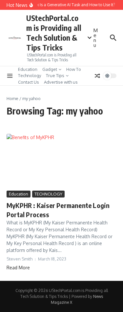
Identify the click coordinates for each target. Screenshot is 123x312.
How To (73, 69)
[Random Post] (97, 75)
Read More (18, 267)
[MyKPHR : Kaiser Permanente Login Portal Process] (61, 161)
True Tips (55, 75)
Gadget (49, 69)
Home (12, 98)
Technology (29, 75)
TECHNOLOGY (48, 194)
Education (27, 69)
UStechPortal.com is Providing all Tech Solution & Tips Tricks (53, 32)
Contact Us (28, 82)
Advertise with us (61, 82)
